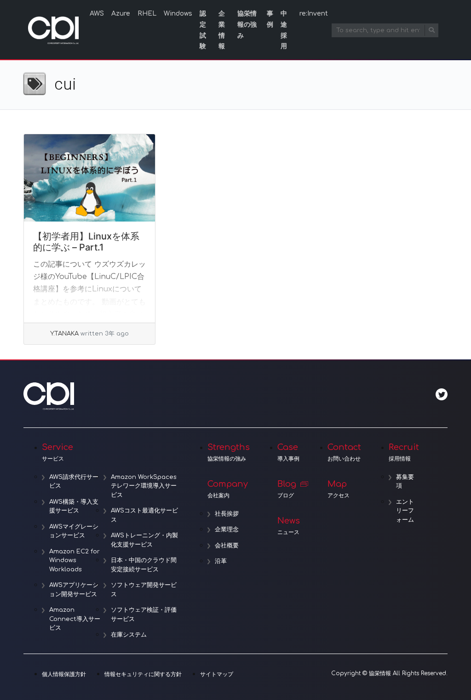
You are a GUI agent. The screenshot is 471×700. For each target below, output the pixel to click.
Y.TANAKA (64, 333)
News (288, 526)
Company (227, 489)
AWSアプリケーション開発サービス (73, 590)
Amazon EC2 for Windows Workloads (74, 560)
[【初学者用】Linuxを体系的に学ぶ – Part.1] (89, 178)
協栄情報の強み (247, 24)
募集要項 (405, 481)
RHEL (147, 13)
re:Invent (313, 13)
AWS (97, 13)
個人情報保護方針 (64, 674)
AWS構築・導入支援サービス (73, 506)
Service (57, 452)
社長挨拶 (227, 514)
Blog (286, 489)
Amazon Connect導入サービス (74, 619)
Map (338, 489)
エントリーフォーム (405, 511)
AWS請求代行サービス (73, 481)
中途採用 (284, 30)
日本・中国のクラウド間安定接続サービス (144, 565)
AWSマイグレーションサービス (73, 531)
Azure (120, 13)
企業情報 (221, 30)
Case (288, 452)
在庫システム (129, 635)
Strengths (228, 452)
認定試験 (203, 30)
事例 (270, 19)
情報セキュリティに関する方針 (143, 674)
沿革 (221, 561)
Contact (344, 452)
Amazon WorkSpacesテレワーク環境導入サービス (144, 486)
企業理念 (227, 529)
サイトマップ (216, 674)
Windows (178, 13)
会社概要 (227, 545)
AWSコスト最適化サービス (144, 515)
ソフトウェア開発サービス (144, 590)
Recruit (404, 452)
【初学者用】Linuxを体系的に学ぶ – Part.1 (86, 242)
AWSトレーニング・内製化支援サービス (144, 540)
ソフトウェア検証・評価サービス (144, 614)
